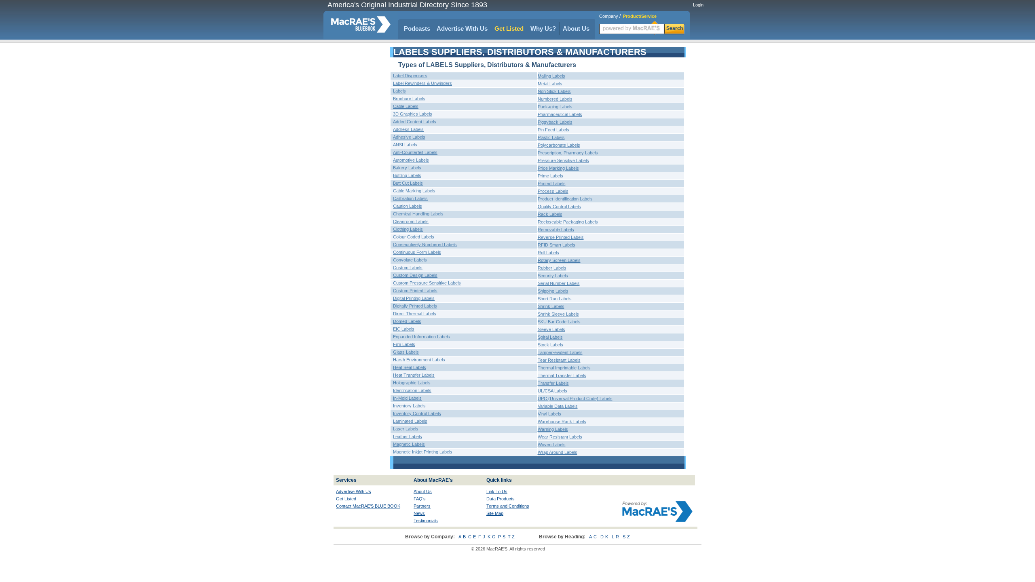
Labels (399, 91)
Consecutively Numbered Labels (425, 244)
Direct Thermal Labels (414, 313)
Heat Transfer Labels (414, 375)
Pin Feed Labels (553, 129)
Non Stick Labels (554, 91)
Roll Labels (548, 252)
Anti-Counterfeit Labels (415, 152)
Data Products (500, 498)
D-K (604, 536)
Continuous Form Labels (417, 252)
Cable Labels (405, 106)
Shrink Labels (551, 306)
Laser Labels (405, 428)
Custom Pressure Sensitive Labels (427, 282)
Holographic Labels (412, 382)
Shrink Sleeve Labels (558, 314)
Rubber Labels (552, 268)
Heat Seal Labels (409, 367)
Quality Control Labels (559, 206)
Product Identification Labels (565, 198)
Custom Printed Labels (415, 290)
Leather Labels (407, 436)
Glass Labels (406, 352)
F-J (481, 536)
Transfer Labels (553, 383)
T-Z (511, 536)
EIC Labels (403, 329)
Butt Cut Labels (408, 183)
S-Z (626, 536)
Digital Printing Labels (414, 298)
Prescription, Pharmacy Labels (568, 152)
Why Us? (543, 28)
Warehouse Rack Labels (562, 421)
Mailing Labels (551, 76)
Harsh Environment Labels (419, 359)
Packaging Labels (555, 106)
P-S (501, 536)
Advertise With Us (462, 28)
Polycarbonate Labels (559, 145)
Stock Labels (550, 344)
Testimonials (426, 520)
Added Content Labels (414, 121)
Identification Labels (412, 390)
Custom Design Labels (415, 275)
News (419, 513)
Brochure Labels (409, 98)
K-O (492, 536)
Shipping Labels (553, 291)
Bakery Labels (407, 167)
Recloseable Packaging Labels (568, 221)
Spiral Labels (550, 337)
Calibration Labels (410, 198)
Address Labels (408, 129)
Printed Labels (552, 183)
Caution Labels (407, 206)
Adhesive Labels (409, 137)
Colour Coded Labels (413, 236)
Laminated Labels (410, 421)
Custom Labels (407, 267)
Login (698, 4)
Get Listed (509, 28)
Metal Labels (550, 83)
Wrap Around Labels (557, 452)
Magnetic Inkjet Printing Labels (422, 451)
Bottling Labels (407, 175)
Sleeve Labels (551, 329)
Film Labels (404, 344)
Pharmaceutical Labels (560, 114)
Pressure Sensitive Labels (563, 160)
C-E (472, 536)
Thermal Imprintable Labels (564, 367)
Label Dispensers (410, 75)
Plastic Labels (551, 137)
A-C (593, 536)
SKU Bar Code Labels (559, 321)
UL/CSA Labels (552, 390)
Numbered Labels (555, 99)
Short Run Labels (555, 298)
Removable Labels (556, 229)
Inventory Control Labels (417, 413)
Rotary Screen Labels (559, 260)
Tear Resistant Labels (559, 360)
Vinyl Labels (549, 413)
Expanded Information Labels (421, 336)
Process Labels (553, 191)
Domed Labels (407, 321)
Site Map (494, 513)
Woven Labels (552, 444)
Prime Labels (550, 175)
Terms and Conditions (507, 506)
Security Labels (553, 275)
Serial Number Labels (559, 283)
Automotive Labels (411, 160)
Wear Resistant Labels (560, 436)
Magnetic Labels (409, 444)
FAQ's (420, 498)
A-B (462, 536)
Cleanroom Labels (411, 221)
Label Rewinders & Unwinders (422, 83)
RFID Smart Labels (556, 244)
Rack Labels (550, 214)
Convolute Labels (410, 259)
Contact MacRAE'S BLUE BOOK (368, 506)
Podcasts (417, 28)
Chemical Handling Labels (418, 213)
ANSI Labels (405, 144)
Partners (422, 506)
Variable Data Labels (558, 406)
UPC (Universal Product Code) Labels (575, 398)
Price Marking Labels (558, 168)
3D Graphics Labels (412, 114)
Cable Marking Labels (414, 190)
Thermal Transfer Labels (562, 375)
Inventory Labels (409, 405)
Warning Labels (553, 429)
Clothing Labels (408, 229)
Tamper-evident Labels (560, 352)
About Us (576, 28)
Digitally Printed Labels (415, 306)
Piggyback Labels (555, 122)
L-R (615, 536)
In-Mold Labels (407, 398)
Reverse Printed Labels (561, 237)
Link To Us (496, 491)
